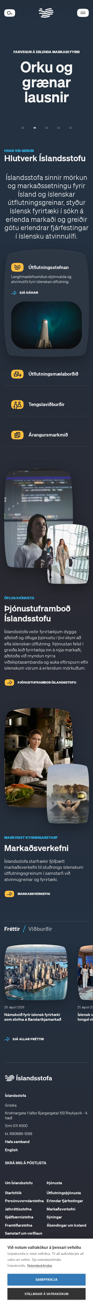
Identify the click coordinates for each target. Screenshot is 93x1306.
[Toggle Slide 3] (47, 128)
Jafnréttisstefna (18, 1208)
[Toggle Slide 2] (35, 128)
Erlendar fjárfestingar (65, 1200)
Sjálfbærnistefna (19, 1216)
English (11, 1149)
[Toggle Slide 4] (58, 128)
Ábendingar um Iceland (66, 1225)
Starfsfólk (13, 1192)
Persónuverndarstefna (24, 1200)
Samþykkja (46, 1280)
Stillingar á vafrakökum (47, 1294)
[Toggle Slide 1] (23, 128)
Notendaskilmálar (39, 1266)
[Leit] (9, 13)
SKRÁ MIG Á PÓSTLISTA (25, 1162)
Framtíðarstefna (18, 1225)
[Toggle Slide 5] (70, 128)
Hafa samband (17, 1141)
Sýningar (54, 1216)
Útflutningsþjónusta (64, 1192)
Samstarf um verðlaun (23, 1233)
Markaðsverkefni (61, 1208)
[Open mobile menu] (83, 13)
